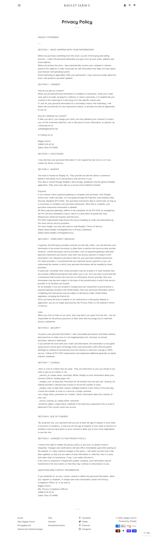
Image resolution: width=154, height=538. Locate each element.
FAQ (50, 518)
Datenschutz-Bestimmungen (30, 529)
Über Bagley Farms (26, 522)
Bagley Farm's (77, 5)
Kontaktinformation (56, 525)
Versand (51, 522)
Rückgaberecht (24, 525)
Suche (20, 518)
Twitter (84, 522)
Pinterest (85, 525)
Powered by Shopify (128, 521)
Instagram (86, 529)
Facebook (86, 518)
